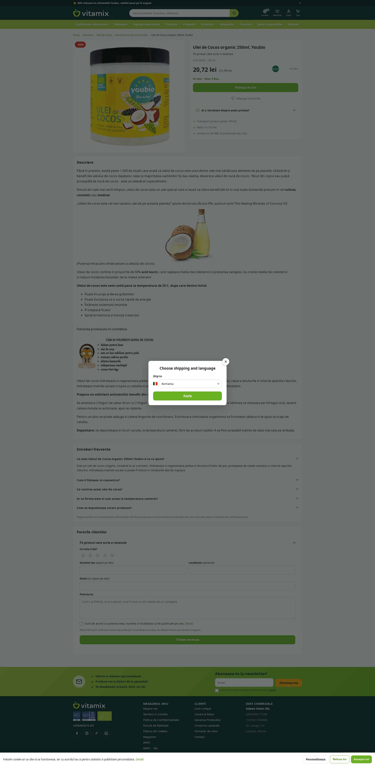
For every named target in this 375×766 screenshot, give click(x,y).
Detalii (140, 759)
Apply (187, 396)
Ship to (157, 376)
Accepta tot (361, 759)
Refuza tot (339, 759)
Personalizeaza (315, 759)
